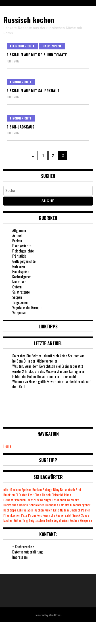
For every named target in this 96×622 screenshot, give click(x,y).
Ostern (17, 287)
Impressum (20, 557)
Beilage (47, 489)
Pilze (24, 515)
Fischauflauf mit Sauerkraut (33, 90)
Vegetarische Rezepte (27, 307)
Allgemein (19, 230)
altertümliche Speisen (17, 489)
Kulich (48, 510)
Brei (78, 489)
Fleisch (46, 494)
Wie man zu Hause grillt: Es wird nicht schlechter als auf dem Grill (51, 384)
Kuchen (39, 510)
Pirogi (32, 515)
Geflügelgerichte (23, 261)
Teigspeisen (20, 302)
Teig (25, 520)
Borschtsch (67, 489)
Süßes (17, 520)
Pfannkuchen (11, 515)
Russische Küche (53, 515)
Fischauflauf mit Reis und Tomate (37, 55)
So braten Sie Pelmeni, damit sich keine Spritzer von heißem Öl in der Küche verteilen (48, 358)
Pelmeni (86, 510)
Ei (17, 494)
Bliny (56, 489)
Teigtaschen (37, 520)
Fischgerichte (20, 82)
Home (7, 446)
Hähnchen (51, 504)
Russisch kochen (29, 19)
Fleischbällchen (61, 494)
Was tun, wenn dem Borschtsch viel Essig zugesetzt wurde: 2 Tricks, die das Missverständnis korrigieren (48, 368)
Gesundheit (59, 500)
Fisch (38, 494)
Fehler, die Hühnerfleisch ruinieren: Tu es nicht (44, 376)
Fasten (23, 494)
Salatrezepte (21, 292)
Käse (56, 510)
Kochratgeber (21, 276)
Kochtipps (9, 510)
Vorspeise (18, 312)
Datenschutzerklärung (27, 552)
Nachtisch (19, 281)
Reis (39, 515)
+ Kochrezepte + (23, 546)
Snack (76, 515)
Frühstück (19, 256)
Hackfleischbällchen (31, 504)
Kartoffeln (65, 504)
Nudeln (64, 510)
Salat (68, 515)
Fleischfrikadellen (14, 500)
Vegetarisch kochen (66, 520)
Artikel (17, 235)
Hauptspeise (52, 46)
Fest (31, 494)
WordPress (55, 615)
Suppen (17, 297)
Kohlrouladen (25, 510)
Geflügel (45, 500)
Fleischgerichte (22, 46)
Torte (49, 520)
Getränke (18, 266)
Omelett (75, 510)
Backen (17, 240)
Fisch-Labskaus (20, 127)
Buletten (9, 494)
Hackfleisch (10, 504)
